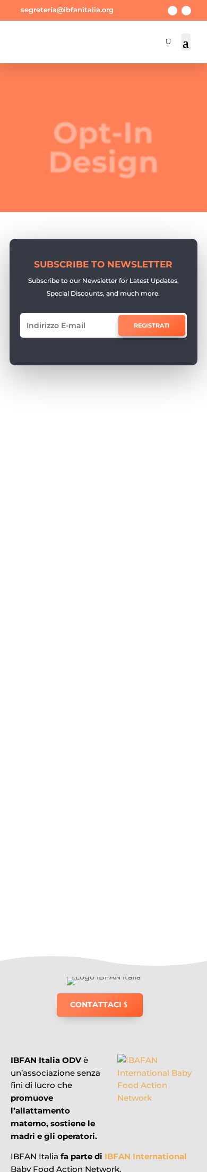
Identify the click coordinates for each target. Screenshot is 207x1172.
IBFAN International (146, 1156)
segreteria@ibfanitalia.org (67, 9)
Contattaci (96, 1004)
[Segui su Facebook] (172, 10)
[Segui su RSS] (186, 10)
